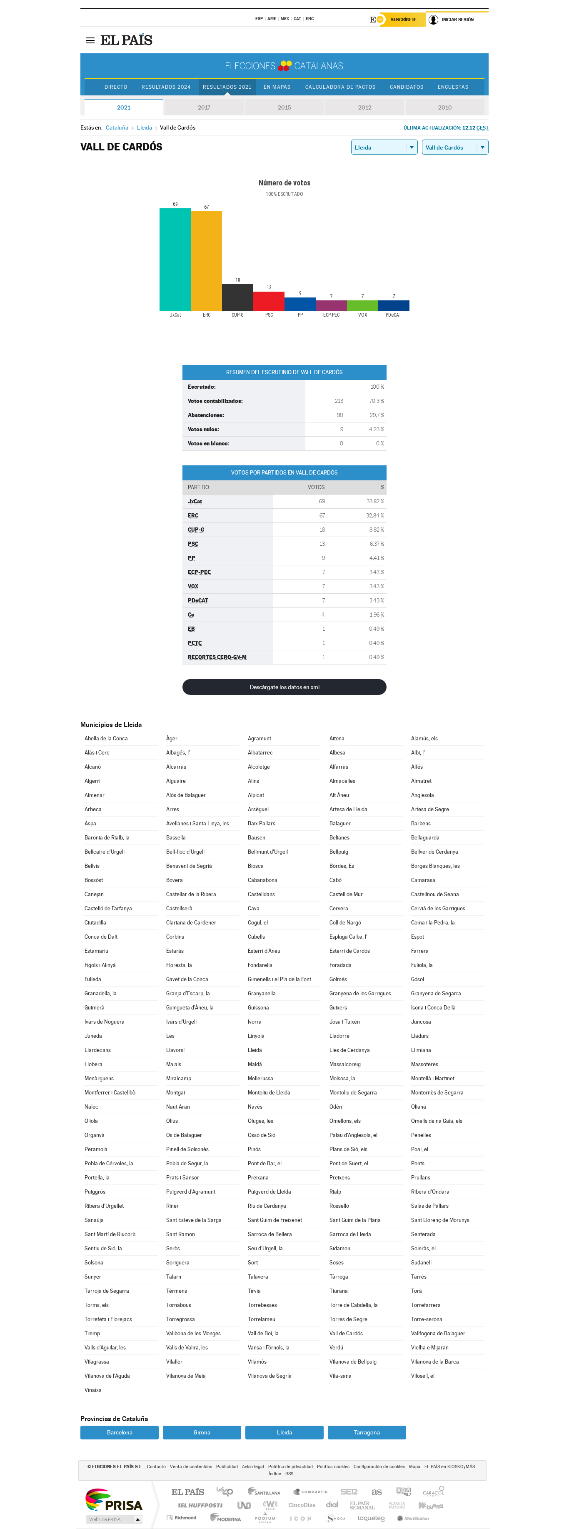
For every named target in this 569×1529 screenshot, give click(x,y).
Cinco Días (300, 1505)
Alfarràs (338, 767)
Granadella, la (101, 993)
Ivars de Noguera (105, 1022)
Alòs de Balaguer (186, 795)
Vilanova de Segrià (270, 1376)
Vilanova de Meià (186, 1376)
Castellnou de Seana (435, 894)
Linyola (256, 1036)
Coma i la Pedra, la (433, 922)
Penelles (421, 1135)
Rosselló (339, 1206)
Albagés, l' (178, 753)
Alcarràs (176, 767)
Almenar (95, 795)
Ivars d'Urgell (181, 1022)
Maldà (255, 1064)
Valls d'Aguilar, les (105, 1347)
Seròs (173, 1248)
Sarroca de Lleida (350, 1234)
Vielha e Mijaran (430, 1347)
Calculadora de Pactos (340, 87)
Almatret (421, 781)
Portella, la (97, 1177)
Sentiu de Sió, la (103, 1248)
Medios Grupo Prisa (113, 1519)
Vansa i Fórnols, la (268, 1347)
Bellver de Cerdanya (434, 852)
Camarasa (423, 880)
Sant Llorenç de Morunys (440, 1220)
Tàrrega (338, 1277)
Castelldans (261, 894)
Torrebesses (262, 1305)
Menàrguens (99, 1078)
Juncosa (421, 1022)
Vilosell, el (422, 1376)
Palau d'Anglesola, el (353, 1135)
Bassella (176, 837)
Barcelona (119, 1432)
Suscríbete (404, 19)
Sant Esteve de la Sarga (194, 1220)
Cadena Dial (332, 1505)
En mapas (277, 87)
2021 (123, 107)
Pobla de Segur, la (187, 1163)
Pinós (254, 1149)
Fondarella (260, 965)
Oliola (91, 1121)
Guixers (338, 1007)
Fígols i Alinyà (100, 965)
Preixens (339, 1177)
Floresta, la (179, 965)
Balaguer (340, 823)
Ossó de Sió (261, 1135)
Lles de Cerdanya (349, 1050)
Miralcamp (178, 1078)
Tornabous (178, 1305)
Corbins (175, 937)
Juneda (93, 1036)
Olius (172, 1121)
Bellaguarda (425, 837)
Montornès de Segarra (437, 1092)
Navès (255, 1107)
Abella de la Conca (106, 738)
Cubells (256, 937)
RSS (289, 1474)
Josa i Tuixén (344, 1022)
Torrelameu (261, 1319)
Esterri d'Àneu (264, 951)
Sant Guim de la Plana (355, 1220)
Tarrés (419, 1277)
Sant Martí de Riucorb (110, 1234)
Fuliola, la (422, 965)
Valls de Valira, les (187, 1347)
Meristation (412, 1517)
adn (400, 1492)
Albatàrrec (260, 753)
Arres (172, 809)
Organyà (95, 1135)
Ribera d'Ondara (430, 1192)
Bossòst (94, 880)
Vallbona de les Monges (193, 1333)
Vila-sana (340, 1376)
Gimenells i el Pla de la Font (279, 979)
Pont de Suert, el (348, 1163)
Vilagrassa (97, 1362)
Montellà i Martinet (432, 1078)
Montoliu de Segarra (353, 1092)
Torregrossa (180, 1319)
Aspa (90, 823)
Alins (253, 781)
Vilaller (174, 1362)
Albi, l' (418, 753)
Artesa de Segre (430, 809)
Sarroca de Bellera (270, 1234)
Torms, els (97, 1305)
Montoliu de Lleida (269, 1092)
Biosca (256, 866)
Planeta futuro (393, 1505)
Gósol (417, 979)
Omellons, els (345, 1121)
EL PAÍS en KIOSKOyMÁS (449, 1466)
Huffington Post (199, 1505)
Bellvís (92, 866)
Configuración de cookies (379, 1466)
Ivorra (255, 1022)
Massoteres (424, 1064)
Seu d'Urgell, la (265, 1248)
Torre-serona (426, 1319)
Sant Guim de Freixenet (275, 1220)
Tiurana (338, 1291)
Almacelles (342, 781)
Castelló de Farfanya (108, 908)
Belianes (339, 837)
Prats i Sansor (182, 1177)
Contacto (156, 1466)
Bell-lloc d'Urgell (185, 852)
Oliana (418, 1107)
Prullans (420, 1177)
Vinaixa (93, 1390)
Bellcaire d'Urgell (105, 852)
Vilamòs (257, 1362)
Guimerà (95, 1007)
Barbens (421, 823)
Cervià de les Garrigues (438, 908)
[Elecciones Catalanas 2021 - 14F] (284, 65)
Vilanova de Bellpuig (353, 1362)
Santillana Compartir (311, 1492)
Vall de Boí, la (263, 1333)
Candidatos (407, 87)
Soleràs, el (423, 1248)
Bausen (256, 837)
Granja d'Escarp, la (188, 993)
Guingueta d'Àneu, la (190, 1007)
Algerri (92, 781)
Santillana (266, 1492)
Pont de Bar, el (265, 1163)
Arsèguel (258, 809)
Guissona (258, 1007)
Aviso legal (253, 1466)
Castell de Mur (346, 894)
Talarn (173, 1277)
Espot (417, 937)
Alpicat (256, 795)
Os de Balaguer (184, 1135)
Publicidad (227, 1466)
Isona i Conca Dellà (433, 1007)
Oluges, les (260, 1121)
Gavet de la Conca (187, 979)
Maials (173, 1064)
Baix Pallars (261, 823)
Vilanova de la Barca (435, 1362)
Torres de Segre (348, 1319)
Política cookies (333, 1466)
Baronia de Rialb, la (107, 837)
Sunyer (93, 1277)
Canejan (94, 894)
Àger (171, 738)
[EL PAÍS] (127, 40)
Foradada (340, 965)
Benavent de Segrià (189, 866)
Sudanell (421, 1262)
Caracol (431, 1492)
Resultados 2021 (227, 87)
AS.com (373, 1492)
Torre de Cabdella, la (353, 1305)
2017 (204, 107)
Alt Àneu (339, 795)
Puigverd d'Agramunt (190, 1192)
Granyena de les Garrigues (360, 993)
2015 (284, 107)
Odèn (335, 1107)
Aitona (336, 738)
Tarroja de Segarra (107, 1291)
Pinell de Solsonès (187, 1149)
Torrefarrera (426, 1305)
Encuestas (453, 87)
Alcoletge (259, 767)
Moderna (223, 1517)
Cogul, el (258, 922)
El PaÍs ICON (300, 1517)
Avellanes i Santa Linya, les (197, 823)
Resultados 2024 (166, 87)
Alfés (417, 767)
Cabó (335, 880)
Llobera (93, 1064)
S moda (335, 1517)
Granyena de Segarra (436, 993)
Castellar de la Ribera (191, 894)
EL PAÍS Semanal (363, 1505)
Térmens (176, 1291)
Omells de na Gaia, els (436, 1121)
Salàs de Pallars (430, 1206)
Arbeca (93, 809)
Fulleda (93, 979)
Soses (336, 1262)
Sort (253, 1262)
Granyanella (262, 993)
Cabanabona (262, 880)
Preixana (258, 1177)
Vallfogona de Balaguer (438, 1333)
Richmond (182, 1517)
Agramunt (259, 738)
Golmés (338, 979)
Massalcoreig (345, 1064)
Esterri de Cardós (349, 951)
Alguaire (176, 781)
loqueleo (372, 1517)
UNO (245, 1505)
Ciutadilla (95, 922)
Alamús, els (424, 738)
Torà (416, 1291)
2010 (445, 107)
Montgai (175, 1092)
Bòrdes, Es (341, 866)
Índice (275, 1474)
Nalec (91, 1107)
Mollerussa (260, 1078)
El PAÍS (188, 1492)
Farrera (420, 951)
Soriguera (178, 1262)
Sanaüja (94, 1220)
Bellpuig (338, 852)
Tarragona (367, 1432)
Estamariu (96, 951)
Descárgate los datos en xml (284, 687)
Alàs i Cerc (97, 753)
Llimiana (421, 1050)
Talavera (258, 1277)
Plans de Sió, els (348, 1149)
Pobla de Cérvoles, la (109, 1163)
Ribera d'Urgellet (104, 1206)
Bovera (174, 880)
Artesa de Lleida (348, 809)
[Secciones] (90, 40)
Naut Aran (178, 1107)
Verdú (336, 1347)
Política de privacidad (290, 1466)
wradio (269, 1505)
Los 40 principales (227, 1492)
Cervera (338, 908)
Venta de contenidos (191, 1466)
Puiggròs (95, 1192)
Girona (202, 1432)
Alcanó (93, 767)
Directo (116, 87)
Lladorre (339, 1036)
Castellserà (179, 908)
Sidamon (339, 1248)
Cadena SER (346, 1492)
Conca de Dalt (101, 937)
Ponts (417, 1163)
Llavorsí (175, 1050)
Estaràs (175, 951)
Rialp (335, 1192)
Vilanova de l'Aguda (107, 1376)
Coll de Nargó (345, 922)
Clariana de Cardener (191, 922)
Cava (254, 908)
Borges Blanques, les (435, 866)
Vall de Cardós (346, 1333)
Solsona (94, 1262)
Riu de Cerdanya (267, 1206)
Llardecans (98, 1050)
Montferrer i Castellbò (110, 1092)
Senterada (423, 1234)
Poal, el (419, 1149)
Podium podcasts (264, 1517)
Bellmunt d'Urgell (268, 852)
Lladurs (420, 1036)
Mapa (414, 1466)
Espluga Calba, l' (348, 937)
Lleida (255, 1050)
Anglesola (422, 795)
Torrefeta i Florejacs (108, 1319)
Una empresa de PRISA (114, 1499)
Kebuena (424, 1505)
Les (170, 1036)
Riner (172, 1206)
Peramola (96, 1149)
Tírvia (254, 1291)
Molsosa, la (342, 1078)
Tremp (92, 1333)
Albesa (337, 753)
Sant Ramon (180, 1234)
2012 (365, 107)
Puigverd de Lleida (269, 1192)
